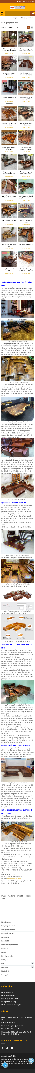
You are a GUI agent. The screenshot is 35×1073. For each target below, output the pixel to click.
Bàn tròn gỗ (5, 937)
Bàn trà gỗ (4, 948)
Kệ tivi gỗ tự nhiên (7, 956)
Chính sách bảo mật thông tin (11, 1005)
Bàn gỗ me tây (6, 922)
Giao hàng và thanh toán (9, 999)
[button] (32, 13)
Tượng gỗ (4, 975)
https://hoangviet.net (14, 879)
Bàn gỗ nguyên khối (8, 926)
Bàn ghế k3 (5, 941)
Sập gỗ (3, 952)
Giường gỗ (4, 960)
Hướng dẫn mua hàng (8, 1002)
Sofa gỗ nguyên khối (8, 930)
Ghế (2, 963)
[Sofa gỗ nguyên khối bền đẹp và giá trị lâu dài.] (17, 7)
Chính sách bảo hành (8, 996)
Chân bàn (4, 967)
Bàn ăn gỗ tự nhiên (7, 933)
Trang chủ (16, 18)
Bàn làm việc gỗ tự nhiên (9, 945)
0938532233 (30, 1)
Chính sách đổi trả (7, 993)
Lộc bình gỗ (5, 971)
